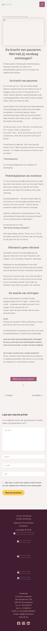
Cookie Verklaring (23, 519)
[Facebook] (18, 623)
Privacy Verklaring (23, 516)
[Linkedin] (28, 623)
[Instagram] (23, 623)
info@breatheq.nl (26, 614)
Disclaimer (23, 526)
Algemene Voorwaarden (23, 523)
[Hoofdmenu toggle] (42, 4)
